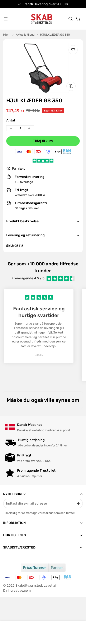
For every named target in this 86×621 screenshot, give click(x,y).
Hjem (6, 34)
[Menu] (5, 18)
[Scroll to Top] (78, 599)
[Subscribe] (77, 503)
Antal (10, 120)
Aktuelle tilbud (25, 34)
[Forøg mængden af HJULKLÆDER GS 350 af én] (29, 128)
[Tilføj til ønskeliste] (73, 49)
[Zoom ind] (71, 86)
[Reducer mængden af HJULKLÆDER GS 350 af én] (11, 128)
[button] (70, 18)
